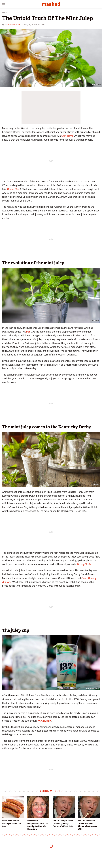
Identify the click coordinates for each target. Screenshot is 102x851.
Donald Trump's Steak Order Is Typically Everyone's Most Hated (63, 823)
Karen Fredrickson (13, 24)
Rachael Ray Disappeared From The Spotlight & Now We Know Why (37, 824)
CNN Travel (67, 135)
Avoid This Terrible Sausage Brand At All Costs (11, 823)
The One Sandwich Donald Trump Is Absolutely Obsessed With (87, 824)
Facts (4, 12)
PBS (28, 331)
